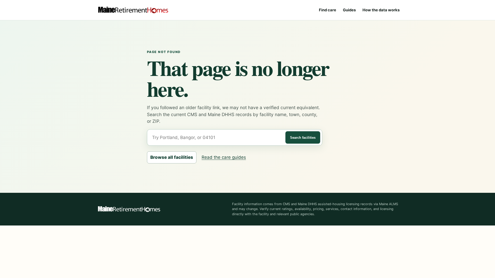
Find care (327, 10)
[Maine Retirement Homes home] (133, 10)
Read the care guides (224, 157)
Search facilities (303, 138)
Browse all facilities (171, 157)
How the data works (381, 10)
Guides (349, 10)
